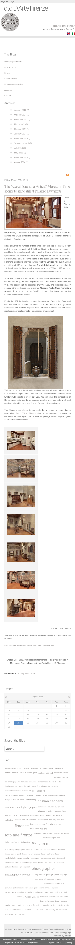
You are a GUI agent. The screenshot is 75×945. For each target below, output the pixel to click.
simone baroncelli (31, 897)
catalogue (26, 791)
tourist (7, 905)
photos (58, 879)
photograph (25, 867)
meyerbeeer (46, 858)
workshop (9, 914)
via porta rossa (38, 910)
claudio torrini (18, 800)
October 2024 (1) (21, 115)
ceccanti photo (38, 791)
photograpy (49, 879)
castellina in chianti (13, 791)
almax (19, 768)
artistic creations (61, 773)
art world (32, 782)
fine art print (43, 820)
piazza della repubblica (54, 883)
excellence (57, 815)
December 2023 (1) (22, 119)
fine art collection (29, 820)
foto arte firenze (18, 835)
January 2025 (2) (21, 110)
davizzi (51, 807)
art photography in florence (16, 782)
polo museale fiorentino (23, 888)
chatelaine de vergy (56, 795)
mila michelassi (58, 858)
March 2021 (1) (21, 124)
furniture (37, 833)
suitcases (44, 897)
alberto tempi (10, 768)
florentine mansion (54, 824)
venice (67, 905)
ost (46, 862)
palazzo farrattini (12, 867)
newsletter (9, 862)
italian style (25, 842)
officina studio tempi (23, 862)
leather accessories (42, 849)
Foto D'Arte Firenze (26, 413)
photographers (38, 874)
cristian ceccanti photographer (21, 807)
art (51, 773)
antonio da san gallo (28, 773)
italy (34, 842)
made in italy (10, 858)
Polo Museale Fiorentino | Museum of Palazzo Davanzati (29, 645)
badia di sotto (55, 782)
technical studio (56, 897)
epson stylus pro (37, 815)
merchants (35, 858)
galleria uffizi (48, 833)
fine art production (56, 820)
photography (37, 879)
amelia (26, 768)
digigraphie (59, 807)
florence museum (37, 824)
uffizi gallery (36, 905)
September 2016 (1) (23, 143)
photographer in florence (17, 874)
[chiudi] (69, 942)
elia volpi (8, 815)
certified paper (41, 795)
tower (14, 905)
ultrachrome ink (49, 905)
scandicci (63, 892)
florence (22, 826)
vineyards (63, 910)
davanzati (42, 807)
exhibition (9, 820)
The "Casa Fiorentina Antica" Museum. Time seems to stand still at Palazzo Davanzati (37, 188)
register (55, 888)
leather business (58, 849)
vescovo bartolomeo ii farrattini (18, 910)
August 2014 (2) (21, 162)
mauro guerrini (23, 858)
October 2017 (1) (21, 129)
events (48, 815)
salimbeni (54, 892)
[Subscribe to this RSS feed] (67, 175)
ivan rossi (46, 844)
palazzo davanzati (56, 862)
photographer (43, 868)
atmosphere (43, 782)
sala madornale (41, 892)
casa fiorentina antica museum (45, 786)
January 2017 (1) (21, 134)
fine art (18, 820)
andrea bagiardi (46, 768)
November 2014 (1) (22, 157)
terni (66, 897)
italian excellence (12, 842)
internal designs (49, 838)
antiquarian (59, 768)
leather (29, 849)
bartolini (27, 786)
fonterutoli (34, 828)
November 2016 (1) (22, 138)
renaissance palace (25, 892)
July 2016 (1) (20, 148)
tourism (64, 901)
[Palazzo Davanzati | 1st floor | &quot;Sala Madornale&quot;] (33, 212)
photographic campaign (56, 874)
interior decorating (62, 833)
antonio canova (11, 773)
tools (57, 901)
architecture (43, 773)
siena (19, 897)
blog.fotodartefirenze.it (64, 26)
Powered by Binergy (62, 936)
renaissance (10, 892)
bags (21, 786)
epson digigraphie (21, 815)
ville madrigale (52, 910)
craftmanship (31, 800)
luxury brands (34, 854)
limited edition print (13, 854)
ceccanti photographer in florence (19, 795)
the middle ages (47, 901)
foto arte (43, 829)
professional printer (42, 888)
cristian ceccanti (50, 801)
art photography (61, 777)
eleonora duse (60, 811)
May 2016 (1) (20, 153)
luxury (24, 854)
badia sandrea (11, 786)
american (34, 768)
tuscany (26, 905)
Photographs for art (26, 673)
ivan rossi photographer (15, 849)
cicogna (8, 800)
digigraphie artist (45, 811)
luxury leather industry (50, 854)
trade (20, 905)
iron (58, 838)
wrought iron (20, 914)
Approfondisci (55, 942)
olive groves (38, 862)
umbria (60, 905)
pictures (8, 888)
